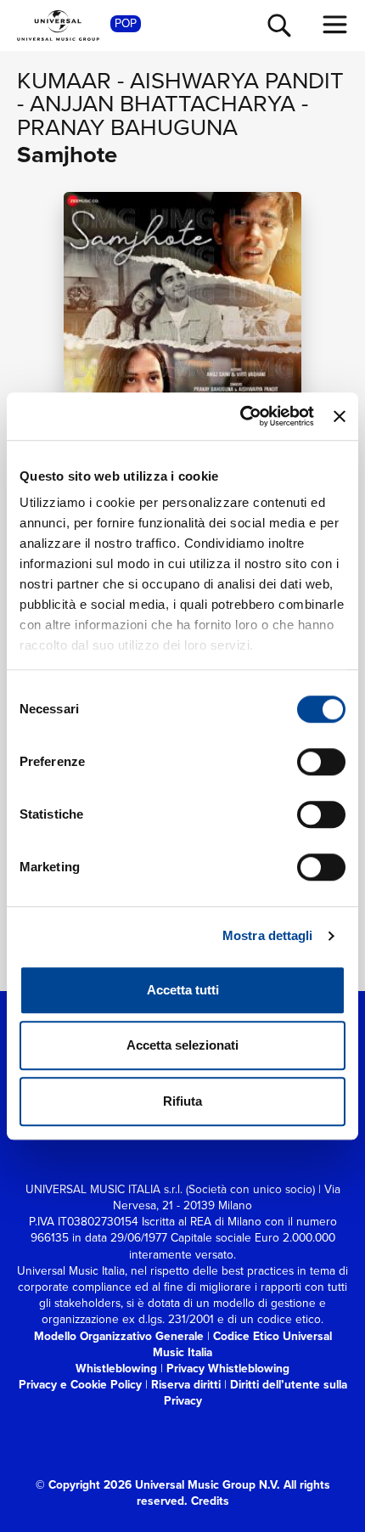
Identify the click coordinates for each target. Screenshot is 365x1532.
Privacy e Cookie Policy (80, 1384)
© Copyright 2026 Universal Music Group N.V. (158, 1484)
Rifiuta (182, 1101)
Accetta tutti (183, 990)
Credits (210, 1500)
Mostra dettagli (267, 935)
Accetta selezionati (182, 1045)
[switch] (321, 761)
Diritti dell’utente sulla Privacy (255, 1392)
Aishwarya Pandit (237, 80)
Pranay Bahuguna (127, 127)
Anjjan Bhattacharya (162, 103)
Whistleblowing (116, 1368)
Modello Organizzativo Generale (119, 1335)
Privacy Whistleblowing (227, 1368)
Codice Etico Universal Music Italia (242, 1343)
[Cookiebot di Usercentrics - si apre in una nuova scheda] (240, 416)
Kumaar (64, 80)
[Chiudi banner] (339, 416)
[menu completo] (335, 24)
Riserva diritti (186, 1384)
